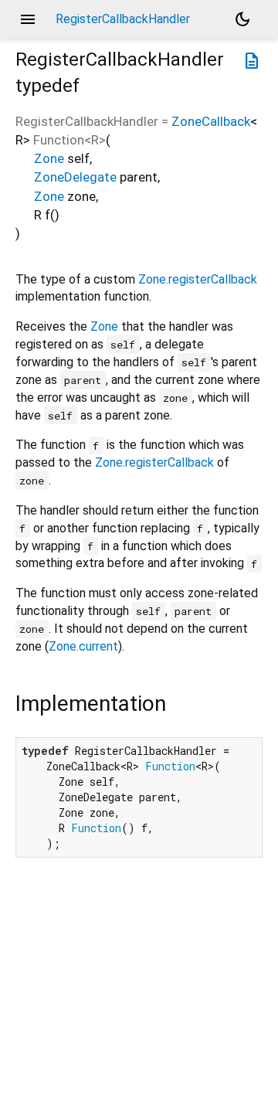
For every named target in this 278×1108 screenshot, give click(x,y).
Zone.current (83, 646)
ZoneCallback (210, 121)
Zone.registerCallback (197, 279)
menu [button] (28, 19)
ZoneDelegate (75, 177)
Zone (49, 158)
